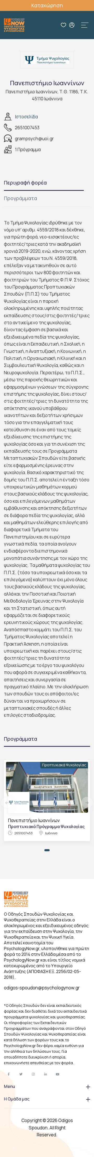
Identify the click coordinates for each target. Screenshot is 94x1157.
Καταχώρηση (47, 5)
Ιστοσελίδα (26, 117)
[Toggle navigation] (85, 25)
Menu (9, 1086)
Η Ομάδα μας (17, 1099)
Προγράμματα (20, 198)
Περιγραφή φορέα (25, 182)
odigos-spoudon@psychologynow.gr (42, 988)
